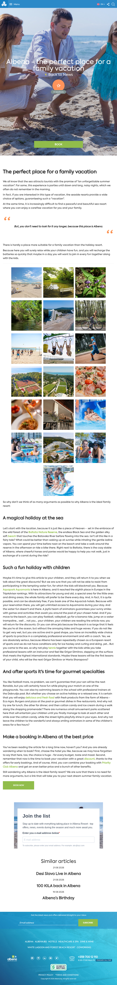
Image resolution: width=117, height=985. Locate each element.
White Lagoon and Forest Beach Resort (51, 947)
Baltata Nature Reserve (42, 532)
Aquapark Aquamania (16, 589)
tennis (52, 647)
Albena (29, 941)
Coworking (84, 947)
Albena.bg (41, 941)
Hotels (52, 941)
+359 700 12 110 (88, 957)
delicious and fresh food (39, 697)
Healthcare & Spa (68, 941)
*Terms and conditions (67, 975)
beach (12, 536)
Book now (18, 785)
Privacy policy (45, 975)
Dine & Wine (87, 941)
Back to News (60, 74)
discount (89, 758)
